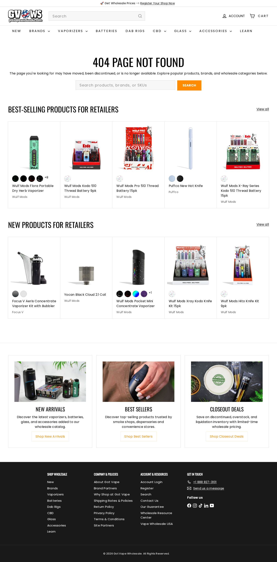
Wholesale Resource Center (156, 515)
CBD (158, 31)
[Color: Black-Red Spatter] (31, 178)
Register (147, 488)
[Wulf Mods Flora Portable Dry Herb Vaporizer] (34, 162)
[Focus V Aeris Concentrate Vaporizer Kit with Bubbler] (34, 277)
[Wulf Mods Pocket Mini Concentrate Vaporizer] (138, 277)
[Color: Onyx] (180, 178)
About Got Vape (106, 482)
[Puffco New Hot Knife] (191, 160)
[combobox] (97, 16)
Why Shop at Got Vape (112, 494)
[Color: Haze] (172, 178)
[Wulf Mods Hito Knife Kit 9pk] (243, 277)
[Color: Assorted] (67, 178)
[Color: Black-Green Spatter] (15, 178)
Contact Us (149, 500)
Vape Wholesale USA (157, 524)
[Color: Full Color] (136, 294)
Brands (38, 31)
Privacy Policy (104, 513)
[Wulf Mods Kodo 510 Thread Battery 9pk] (86, 162)
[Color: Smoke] (15, 294)
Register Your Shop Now (157, 3)
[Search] (140, 16)
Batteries (106, 31)
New (16, 31)
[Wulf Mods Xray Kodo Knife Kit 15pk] (191, 277)
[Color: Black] (23, 178)
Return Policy (104, 507)
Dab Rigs (135, 31)
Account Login (151, 482)
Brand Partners (105, 488)
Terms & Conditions (109, 519)
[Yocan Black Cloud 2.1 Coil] (86, 272)
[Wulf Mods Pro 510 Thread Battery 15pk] (138, 162)
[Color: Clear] (23, 294)
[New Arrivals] (50, 381)
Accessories (214, 31)
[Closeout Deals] (227, 381)
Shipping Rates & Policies (113, 500)
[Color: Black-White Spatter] (40, 178)
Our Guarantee (152, 507)
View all (263, 109)
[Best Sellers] (138, 381)
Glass (181, 31)
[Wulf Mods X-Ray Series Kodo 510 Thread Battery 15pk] (243, 165)
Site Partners (104, 525)
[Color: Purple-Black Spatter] (144, 294)
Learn (246, 31)
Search (189, 85)
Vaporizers (71, 31)
